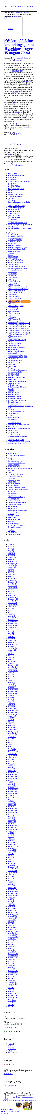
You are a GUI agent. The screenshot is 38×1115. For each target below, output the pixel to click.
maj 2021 (11, 656)
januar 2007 (12, 952)
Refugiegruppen (13, 394)
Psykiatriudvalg (13, 385)
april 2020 (11, 680)
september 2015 (13, 778)
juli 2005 (11, 976)
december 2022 (13, 620)
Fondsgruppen (12, 219)
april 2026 (11, 552)
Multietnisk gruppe (14, 362)
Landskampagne (13, 264)
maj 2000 (11, 1007)
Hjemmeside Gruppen (15, 238)
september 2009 (13, 895)
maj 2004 (11, 988)
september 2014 (13, 793)
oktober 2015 (12, 776)
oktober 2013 (12, 810)
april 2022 (11, 635)
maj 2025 (11, 572)
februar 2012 (12, 842)
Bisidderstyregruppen (15, 196)
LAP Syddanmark (14, 313)
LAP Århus (12, 279)
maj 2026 (11, 550)
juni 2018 (11, 720)
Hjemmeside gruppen (15, 476)
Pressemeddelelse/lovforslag (17, 381)
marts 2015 (11, 784)
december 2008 (13, 912)
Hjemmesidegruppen (15, 240)
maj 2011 (11, 857)
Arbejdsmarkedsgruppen (16, 189)
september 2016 (13, 756)
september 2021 (13, 648)
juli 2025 (11, 569)
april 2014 (11, 801)
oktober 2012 (12, 827)
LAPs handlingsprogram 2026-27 (19, 334)
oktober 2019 (12, 691)
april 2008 (11, 925)
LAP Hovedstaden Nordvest (17, 287)
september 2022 (13, 625)
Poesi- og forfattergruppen (16, 377)
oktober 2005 (12, 974)
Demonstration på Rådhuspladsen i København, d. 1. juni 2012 (19, 442)
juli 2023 (11, 608)
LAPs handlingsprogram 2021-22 (19, 328)
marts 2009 (11, 907)
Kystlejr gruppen (13, 485)
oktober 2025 (12, 563)
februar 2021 (12, 661)
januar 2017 (12, 750)
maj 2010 (11, 880)
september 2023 (13, 605)
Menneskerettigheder (15, 360)
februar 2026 (12, 556)
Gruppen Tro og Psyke (15, 236)
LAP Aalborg (12, 277)
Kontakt (10, 255)
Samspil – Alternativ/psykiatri (17, 400)
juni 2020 (11, 676)
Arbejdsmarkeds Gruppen (16, 187)
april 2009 (11, 905)
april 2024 (11, 593)
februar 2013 (12, 820)
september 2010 (13, 873)
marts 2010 (11, 884)
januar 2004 (12, 993)
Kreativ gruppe (13, 257)
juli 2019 (11, 697)
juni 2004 (11, 986)
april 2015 (11, 782)
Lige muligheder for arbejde (17, 340)
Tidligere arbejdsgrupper (16, 411)
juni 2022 (11, 631)
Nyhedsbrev (12, 366)
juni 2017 (11, 740)
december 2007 (13, 931)
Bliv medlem (12, 200)
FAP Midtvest (12, 174)
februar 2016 (12, 769)
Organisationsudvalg (15, 372)
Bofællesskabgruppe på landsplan (19, 202)
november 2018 (13, 710)
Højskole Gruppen (14, 242)
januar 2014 (12, 805)
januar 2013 (12, 822)
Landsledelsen (12, 272)
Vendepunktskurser (14, 421)
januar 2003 (12, 1001)
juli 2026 (11, 546)
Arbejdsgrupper (13, 185)
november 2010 (13, 869)
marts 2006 (11, 967)
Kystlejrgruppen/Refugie (16, 260)
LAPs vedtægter (13, 338)
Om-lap (10, 368)
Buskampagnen (13, 432)
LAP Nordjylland (13, 300)
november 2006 (13, 956)
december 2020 (13, 665)
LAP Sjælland (12, 309)
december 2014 (13, 788)
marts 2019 (11, 705)
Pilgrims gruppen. (14, 375)
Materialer (11, 438)
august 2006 (12, 959)
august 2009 (12, 897)
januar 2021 (12, 663)
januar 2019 (12, 708)
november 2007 (13, 933)
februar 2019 (12, 706)
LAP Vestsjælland (14, 319)
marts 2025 (11, 576)
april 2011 (11, 859)
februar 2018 (12, 727)
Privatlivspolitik (13, 430)
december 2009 (13, 890)
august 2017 (12, 737)
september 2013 (13, 812)
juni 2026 (11, 548)
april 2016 (11, 765)
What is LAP (12, 426)
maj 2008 (11, 924)
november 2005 (13, 973)
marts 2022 (11, 637)
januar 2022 (12, 640)
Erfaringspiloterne (14, 211)
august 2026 (12, 544)
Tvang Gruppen (13, 413)
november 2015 (13, 774)
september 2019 (13, 693)
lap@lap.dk (13, 1027)
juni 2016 (11, 761)
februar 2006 (12, 969)
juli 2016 (11, 759)
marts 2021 (11, 659)
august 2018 (12, 716)
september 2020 (13, 671)
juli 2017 (11, 739)
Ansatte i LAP (12, 179)
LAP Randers (12, 304)
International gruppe (14, 249)
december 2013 (13, 806)
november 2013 (13, 808)
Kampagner (12, 253)
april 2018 (11, 723)
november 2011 (13, 848)
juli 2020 (11, 674)
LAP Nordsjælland (14, 175)
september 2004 (13, 984)
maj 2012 (11, 837)
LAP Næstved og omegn (16, 298)
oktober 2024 (12, 586)
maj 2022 (11, 633)
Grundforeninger (13, 234)
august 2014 (12, 795)
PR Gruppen (12, 379)
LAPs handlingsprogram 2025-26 (19, 332)
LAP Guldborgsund (14, 281)
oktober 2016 (12, 754)
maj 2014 (11, 799)
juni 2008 (11, 922)
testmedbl (11, 409)
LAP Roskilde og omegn (16, 306)
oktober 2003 (12, 995)
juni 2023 (11, 610)
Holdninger (11, 478)
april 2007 (11, 946)
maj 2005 (11, 978)
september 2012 (13, 829)
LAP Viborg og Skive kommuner (19, 321)
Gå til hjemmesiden (10, 1085)
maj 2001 (11, 1005)
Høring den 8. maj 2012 (16, 440)
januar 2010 (12, 888)
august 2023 (12, 606)
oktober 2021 (12, 646)
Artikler (10, 191)
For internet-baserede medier (17, 223)
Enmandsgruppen (14, 209)
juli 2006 (11, 961)
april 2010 (11, 882)
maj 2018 (11, 722)
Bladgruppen (12, 198)
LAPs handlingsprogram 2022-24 (19, 330)
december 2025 (13, 559)
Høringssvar (12, 243)
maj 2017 (11, 742)
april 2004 (11, 990)
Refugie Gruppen (13, 392)
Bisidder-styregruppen (15, 194)
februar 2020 (12, 684)
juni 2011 (11, 856)
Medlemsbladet (13, 353)
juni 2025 (11, 571)
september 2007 (13, 937)
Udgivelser (11, 415)
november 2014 (13, 790)
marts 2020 (11, 682)
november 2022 (13, 622)
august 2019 (12, 695)
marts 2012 (11, 840)
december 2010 (13, 867)
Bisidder (10, 192)
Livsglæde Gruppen (14, 343)
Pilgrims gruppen (13, 374)
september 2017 (13, 735)
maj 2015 (11, 780)
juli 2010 (11, 876)
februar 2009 (12, 908)
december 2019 (13, 688)
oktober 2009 (12, 893)
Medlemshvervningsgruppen (17, 355)
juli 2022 (11, 629)
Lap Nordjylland (13, 499)
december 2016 (13, 752)
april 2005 (11, 980)
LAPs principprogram (15, 336)
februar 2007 (12, 950)
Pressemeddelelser (14, 383)
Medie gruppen (13, 349)
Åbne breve (12, 177)
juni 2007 (11, 942)
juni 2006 (11, 963)
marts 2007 (11, 948)
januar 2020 (12, 686)
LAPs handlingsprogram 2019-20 (19, 326)
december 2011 (13, 846)
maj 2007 (11, 944)
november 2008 (13, 914)
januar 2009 (12, 910)
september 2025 (13, 565)
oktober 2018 (12, 712)
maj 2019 (11, 701)
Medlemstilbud (13, 359)
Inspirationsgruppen (14, 245)
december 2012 (13, 823)
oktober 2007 (12, 935)
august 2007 (12, 939)
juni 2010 (11, 878)
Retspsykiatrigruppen (15, 396)
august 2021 (12, 650)
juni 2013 (11, 814)
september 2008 (13, 918)
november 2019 (13, 689)
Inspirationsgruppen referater (17, 247)
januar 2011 (12, 865)
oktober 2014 (12, 791)
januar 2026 (12, 557)
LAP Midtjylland (13, 296)
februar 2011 (12, 863)
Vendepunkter (12, 419)
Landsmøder (12, 275)
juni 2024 (11, 589)
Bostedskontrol (13, 204)
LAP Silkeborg (13, 308)
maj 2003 (11, 999)
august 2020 (12, 673)
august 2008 (12, 920)
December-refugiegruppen (16, 208)
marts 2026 (11, 554)
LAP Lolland (12, 294)
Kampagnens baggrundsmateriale (19, 428)
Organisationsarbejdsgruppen (17, 370)
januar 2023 (12, 618)
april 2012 (11, 839)
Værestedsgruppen (14, 417)
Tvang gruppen (13, 529)
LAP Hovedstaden (14, 285)
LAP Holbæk (12, 283)
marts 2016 (11, 767)
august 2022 (12, 627)
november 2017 (13, 733)
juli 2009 (11, 899)
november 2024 (13, 584)
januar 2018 (12, 729)
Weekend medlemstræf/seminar (18, 425)
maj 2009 (11, 903)
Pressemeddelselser (22, 58)
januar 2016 (12, 771)
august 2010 (12, 874)
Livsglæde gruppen (14, 504)
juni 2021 (11, 654)
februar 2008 (12, 927)
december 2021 (13, 642)
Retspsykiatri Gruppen (15, 525)
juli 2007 (11, 940)
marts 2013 (11, 818)
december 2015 (13, 773)
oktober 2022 (12, 623)
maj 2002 (11, 1003)
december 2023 (13, 599)
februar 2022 (12, 639)
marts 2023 (11, 616)
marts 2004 (11, 991)
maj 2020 (11, 678)
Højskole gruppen (14, 480)
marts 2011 (11, 861)
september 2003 (13, 997)
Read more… (8, 1074)
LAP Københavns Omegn (16, 291)
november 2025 (13, 561)
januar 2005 (12, 982)
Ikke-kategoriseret (14, 483)
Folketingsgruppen (14, 215)
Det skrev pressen (14, 434)
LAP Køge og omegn (15, 292)
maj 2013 (11, 816)
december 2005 (13, 971)
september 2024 (13, 588)
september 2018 (13, 714)
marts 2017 (11, 746)
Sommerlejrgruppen (14, 402)
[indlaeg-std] (13, 35)
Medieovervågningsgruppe (17, 351)
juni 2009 (11, 901)
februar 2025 (12, 578)
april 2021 (11, 657)
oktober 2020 (12, 669)
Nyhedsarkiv (12, 364)
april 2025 (11, 574)
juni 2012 (11, 835)
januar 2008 (12, 929)
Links (10, 342)
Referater (11, 391)
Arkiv (10, 457)
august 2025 (12, 567)
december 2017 (13, 731)
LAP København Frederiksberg (18, 289)
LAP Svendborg (13, 311)
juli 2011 (11, 854)
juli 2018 (11, 718)
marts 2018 (11, 725)
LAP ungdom (12, 317)
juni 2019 (11, 699)
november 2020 (13, 667)
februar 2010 (12, 886)
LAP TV (11, 315)
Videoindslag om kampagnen (17, 436)
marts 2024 (11, 595)
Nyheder (11, 514)
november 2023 (13, 601)
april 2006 (11, 965)
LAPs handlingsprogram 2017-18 (19, 323)
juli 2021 (11, 652)
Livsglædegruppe (13, 345)
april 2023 (11, 614)
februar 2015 (12, 786)
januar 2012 (12, 844)
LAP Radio (11, 302)
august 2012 (12, 831)
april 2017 (11, 744)
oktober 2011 (12, 850)
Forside (10, 232)
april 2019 (11, 703)
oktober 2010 (12, 871)
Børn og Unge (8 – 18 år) (16, 206)
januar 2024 (12, 597)
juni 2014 (11, 797)
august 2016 (12, 757)
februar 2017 (12, 748)
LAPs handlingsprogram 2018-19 (19, 325)
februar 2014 (12, 803)
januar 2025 (12, 580)
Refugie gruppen (13, 523)
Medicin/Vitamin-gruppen (16, 347)
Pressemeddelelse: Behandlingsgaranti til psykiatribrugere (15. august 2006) (19, 47)
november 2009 (13, 891)
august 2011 (12, 852)
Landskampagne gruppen (16, 266)
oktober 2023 (12, 603)
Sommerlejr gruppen (14, 527)
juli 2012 (11, 833)
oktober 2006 (12, 957)
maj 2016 (11, 763)
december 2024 (13, 582)
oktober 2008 (12, 916)
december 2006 (13, 954)
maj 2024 (11, 591)
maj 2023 (11, 612)
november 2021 (13, 644)
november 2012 (13, 825)
